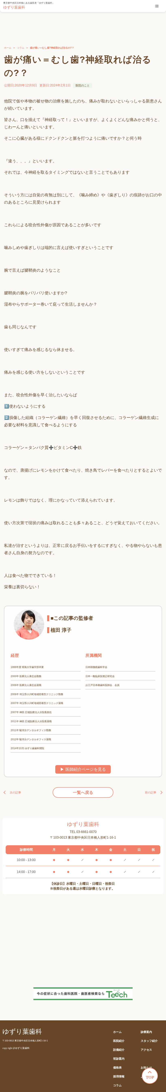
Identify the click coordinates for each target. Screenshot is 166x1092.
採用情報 (119, 1076)
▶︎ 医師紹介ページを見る (83, 769)
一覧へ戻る (83, 792)
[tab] (157, 6)
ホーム (7, 47)
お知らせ (146, 1067)
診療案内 (146, 1032)
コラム (20, 47)
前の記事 (150, 792)
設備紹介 (119, 1049)
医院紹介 (119, 1040)
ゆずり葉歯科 (14, 7)
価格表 (117, 1067)
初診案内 (119, 1058)
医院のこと (83, 85)
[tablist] (157, 6)
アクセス (146, 1049)
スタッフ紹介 (149, 1040)
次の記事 (15, 792)
